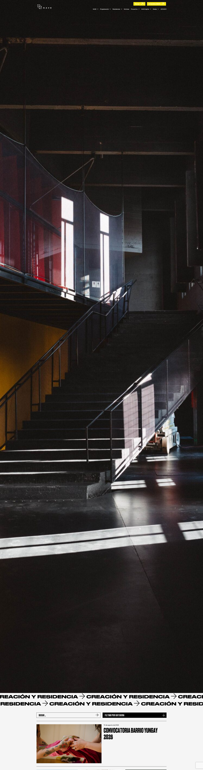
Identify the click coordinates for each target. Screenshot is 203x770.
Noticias (126, 9)
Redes (155, 9)
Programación (104, 9)
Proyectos (134, 9)
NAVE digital (145, 9)
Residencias (116, 9)
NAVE (94, 9)
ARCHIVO (164, 9)
